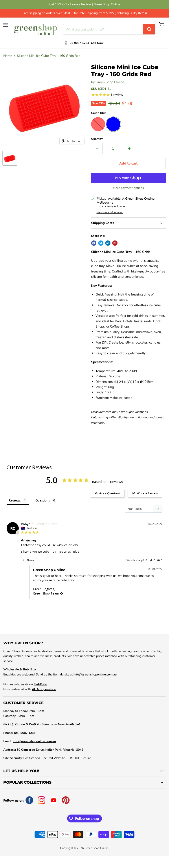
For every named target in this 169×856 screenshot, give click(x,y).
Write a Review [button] (147, 493)
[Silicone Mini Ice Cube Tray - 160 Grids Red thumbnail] (10, 158)
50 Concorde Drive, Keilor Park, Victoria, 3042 (50, 750)
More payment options (128, 188)
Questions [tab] (42, 500)
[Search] (149, 29)
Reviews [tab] (15, 500)
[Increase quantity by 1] (129, 148)
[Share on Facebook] (93, 243)
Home (7, 56)
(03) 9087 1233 (24, 733)
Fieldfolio (40, 684)
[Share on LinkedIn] (107, 243)
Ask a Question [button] (109, 493)
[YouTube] (53, 800)
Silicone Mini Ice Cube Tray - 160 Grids (46, 551)
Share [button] (30, 560)
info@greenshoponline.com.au (95, 674)
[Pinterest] (66, 800)
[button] (152, 560)
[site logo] (36, 29)
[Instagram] (41, 800)
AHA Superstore (44, 689)
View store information (110, 212)
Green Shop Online (110, 82)
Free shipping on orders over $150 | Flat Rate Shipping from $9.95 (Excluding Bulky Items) (84, 13)
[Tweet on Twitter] (100, 243)
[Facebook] (29, 800)
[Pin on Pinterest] (115, 243)
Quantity (97, 139)
